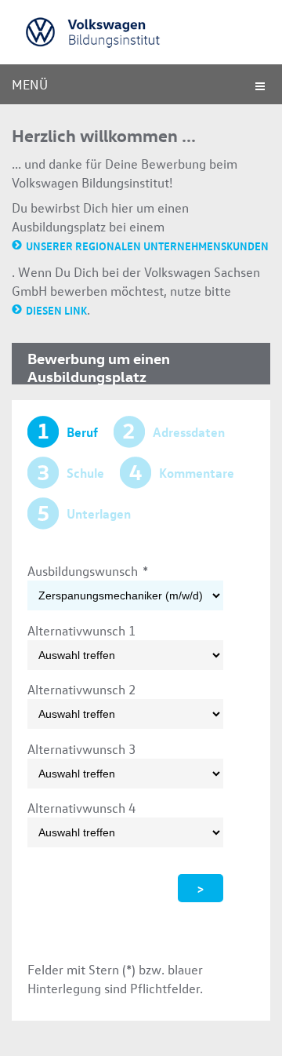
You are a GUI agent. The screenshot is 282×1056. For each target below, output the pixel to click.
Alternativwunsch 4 (81, 807)
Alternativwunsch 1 (81, 630)
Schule (85, 472)
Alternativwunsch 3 (81, 749)
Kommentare (196, 472)
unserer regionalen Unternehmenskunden (147, 246)
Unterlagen (99, 513)
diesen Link (56, 310)
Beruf (82, 432)
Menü (30, 84)
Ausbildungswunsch (87, 571)
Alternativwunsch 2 (81, 689)
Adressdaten (189, 432)
